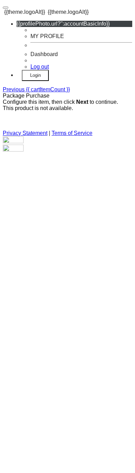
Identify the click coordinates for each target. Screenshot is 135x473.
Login (35, 75)
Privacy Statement (25, 133)
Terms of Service (72, 133)
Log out (39, 67)
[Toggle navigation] (5, 8)
